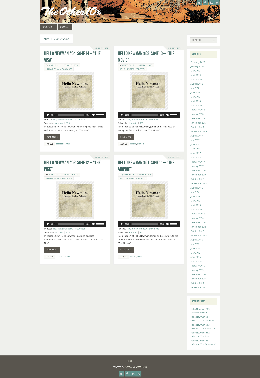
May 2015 (195, 252)
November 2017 (198, 122)
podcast (59, 144)
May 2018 (195, 96)
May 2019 (195, 70)
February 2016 (197, 213)
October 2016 (197, 179)
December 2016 (198, 170)
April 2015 (195, 257)
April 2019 (195, 75)
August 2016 (196, 187)
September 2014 (198, 287)
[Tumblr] (211, 2)
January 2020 (197, 66)
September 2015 (198, 235)
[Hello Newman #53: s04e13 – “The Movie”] (149, 91)
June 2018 (195, 92)
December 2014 (198, 274)
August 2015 (196, 239)
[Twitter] (199, 2)
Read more (52, 137)
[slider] (100, 114)
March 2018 (196, 105)
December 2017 (198, 118)
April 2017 (195, 153)
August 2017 (196, 135)
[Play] (48, 114)
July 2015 (195, 244)
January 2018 (197, 114)
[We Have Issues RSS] (217, 2)
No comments (101, 48)
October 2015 (197, 231)
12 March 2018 (71, 174)
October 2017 (197, 127)
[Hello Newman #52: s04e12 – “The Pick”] (75, 200)
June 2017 (195, 144)
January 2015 (197, 270)
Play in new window (63, 119)
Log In (130, 361)
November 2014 (198, 278)
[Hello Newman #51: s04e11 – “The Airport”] (149, 200)
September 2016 (198, 183)
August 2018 (196, 83)
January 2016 (197, 218)
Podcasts (67, 69)
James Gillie (55, 65)
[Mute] (93, 114)
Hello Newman (53, 69)
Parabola (129, 367)
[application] (75, 115)
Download (80, 119)
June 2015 (195, 248)
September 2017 (198, 131)
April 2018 (195, 101)
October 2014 (197, 283)
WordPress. (141, 367)
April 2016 (195, 205)
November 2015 (198, 226)
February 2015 (197, 265)
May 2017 (195, 148)
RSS (68, 123)
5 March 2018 (144, 174)
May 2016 (195, 200)
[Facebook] (205, 2)
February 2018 (197, 109)
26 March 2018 (71, 65)
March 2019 (196, 79)
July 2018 (195, 88)
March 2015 (196, 261)
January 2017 (197, 166)
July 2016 (195, 192)
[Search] (213, 40)
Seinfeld (66, 144)
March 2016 (196, 209)
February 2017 (197, 161)
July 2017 (195, 140)
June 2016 (195, 196)
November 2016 (198, 174)
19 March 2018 (144, 65)
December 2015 (198, 222)
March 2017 (196, 157)
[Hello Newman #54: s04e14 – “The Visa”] (75, 91)
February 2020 (197, 62)
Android (59, 123)
